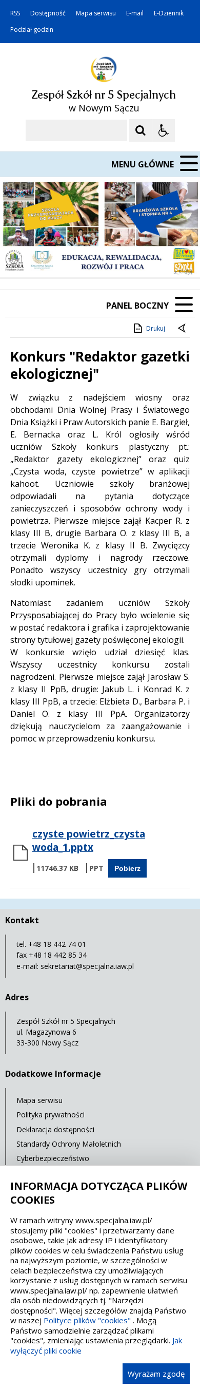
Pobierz (127, 868)
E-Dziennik (169, 13)
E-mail (135, 13)
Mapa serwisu (96, 13)
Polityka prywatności (50, 1114)
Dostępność (48, 13)
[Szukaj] (140, 130)
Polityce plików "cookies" (87, 1320)
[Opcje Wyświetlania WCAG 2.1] (163, 130)
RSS (15, 13)
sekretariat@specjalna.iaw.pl (87, 966)
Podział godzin (31, 30)
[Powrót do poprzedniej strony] (182, 328)
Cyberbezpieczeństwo (52, 1158)
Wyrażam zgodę (156, 1373)
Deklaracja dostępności (55, 1129)
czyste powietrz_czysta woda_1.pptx (88, 840)
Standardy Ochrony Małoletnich (68, 1144)
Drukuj (155, 328)
